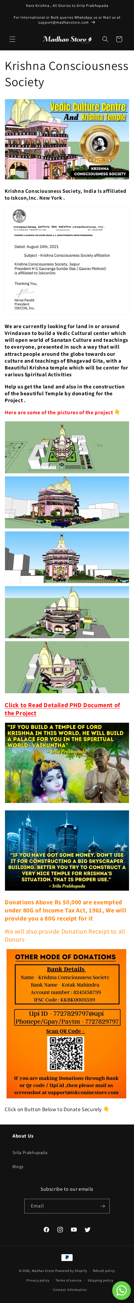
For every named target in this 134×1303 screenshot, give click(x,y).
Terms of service (68, 1280)
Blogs (18, 1166)
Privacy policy (38, 1280)
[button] (12, 39)
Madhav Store (43, 1270)
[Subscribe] (102, 1206)
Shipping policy (100, 1280)
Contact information (70, 1289)
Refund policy (104, 1270)
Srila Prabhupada (30, 1152)
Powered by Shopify (71, 1270)
